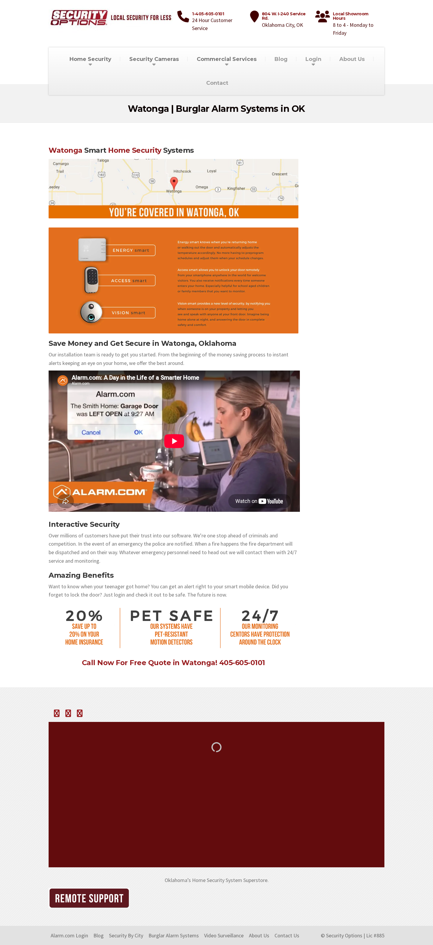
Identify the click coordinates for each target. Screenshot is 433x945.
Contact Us (287, 935)
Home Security (134, 150)
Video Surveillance (224, 935)
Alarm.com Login (69, 935)
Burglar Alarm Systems (173, 935)
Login (313, 59)
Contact (217, 83)
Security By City (126, 935)
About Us (352, 59)
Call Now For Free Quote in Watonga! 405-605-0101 (173, 662)
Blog (281, 59)
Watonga (65, 150)
